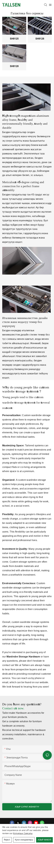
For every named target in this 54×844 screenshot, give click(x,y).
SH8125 (14, 38)
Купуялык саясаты (23, 833)
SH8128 (14, 66)
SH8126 (39, 38)
